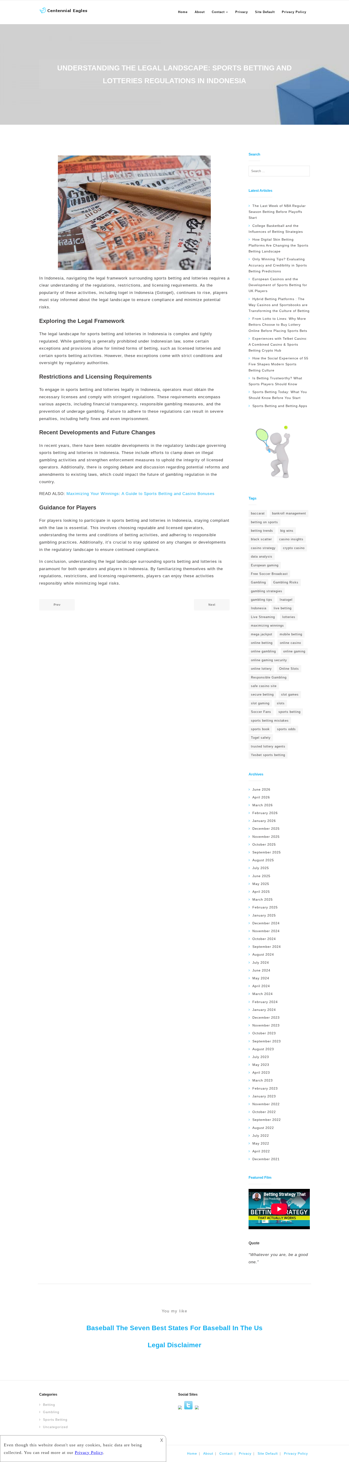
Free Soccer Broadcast (269, 574)
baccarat (258, 513)
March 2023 (262, 1080)
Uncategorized (55, 1427)
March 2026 (262, 805)
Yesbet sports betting (268, 755)
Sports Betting (55, 1419)
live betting (283, 608)
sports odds (286, 729)
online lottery (261, 668)
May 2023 (260, 1065)
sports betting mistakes (270, 720)
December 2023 (266, 1017)
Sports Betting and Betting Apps (279, 406)
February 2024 (265, 1002)
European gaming (264, 565)
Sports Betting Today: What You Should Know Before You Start (278, 395)
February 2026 (265, 813)
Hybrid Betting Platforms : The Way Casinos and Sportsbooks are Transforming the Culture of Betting (279, 305)
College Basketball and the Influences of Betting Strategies (276, 229)
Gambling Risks (285, 582)
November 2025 (266, 837)
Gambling (258, 582)
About (208, 1453)
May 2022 (260, 1143)
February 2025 (265, 907)
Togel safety (261, 737)
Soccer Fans (261, 712)
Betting (49, 1405)
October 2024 (264, 939)
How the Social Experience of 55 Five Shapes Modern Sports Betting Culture (278, 364)
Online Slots (289, 668)
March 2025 (262, 899)
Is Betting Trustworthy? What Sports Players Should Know (275, 381)
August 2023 (263, 1049)
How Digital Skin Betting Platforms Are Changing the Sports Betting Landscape (278, 245)
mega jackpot (261, 634)
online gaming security (269, 660)
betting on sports (264, 522)
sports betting (289, 712)
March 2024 (262, 994)
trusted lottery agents (268, 746)
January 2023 (264, 1096)
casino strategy (263, 548)
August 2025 (263, 860)
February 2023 (265, 1088)
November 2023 (266, 1025)
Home (192, 1453)
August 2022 (263, 1128)
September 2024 (266, 947)
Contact (226, 1453)
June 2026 (261, 789)
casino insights (291, 539)
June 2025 (261, 876)
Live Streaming (263, 617)
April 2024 (261, 986)
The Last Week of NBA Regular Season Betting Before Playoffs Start (277, 212)
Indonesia (258, 608)
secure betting (262, 694)
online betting (262, 643)
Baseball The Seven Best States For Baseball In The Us (174, 1328)
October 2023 (264, 1033)
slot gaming (260, 703)
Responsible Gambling (269, 677)
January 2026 (264, 821)
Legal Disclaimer (174, 1345)
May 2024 (260, 978)
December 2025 (266, 828)
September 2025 (266, 852)
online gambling (263, 651)
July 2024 (260, 962)
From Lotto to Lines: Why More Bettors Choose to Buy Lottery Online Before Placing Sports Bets (278, 324)
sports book (260, 729)
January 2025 (264, 915)
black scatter (261, 539)
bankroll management (289, 513)
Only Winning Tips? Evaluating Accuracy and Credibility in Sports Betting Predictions (278, 265)
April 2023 (261, 1072)
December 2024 (266, 923)
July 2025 (260, 868)
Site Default (268, 1453)
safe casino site (264, 686)
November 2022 (266, 1104)
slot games (290, 694)
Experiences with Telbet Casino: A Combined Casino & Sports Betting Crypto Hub (278, 344)
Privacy (245, 1453)
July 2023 (260, 1057)
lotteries (288, 617)
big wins (286, 530)
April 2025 (261, 892)
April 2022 (261, 1151)
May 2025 (260, 884)
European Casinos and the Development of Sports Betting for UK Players (278, 285)
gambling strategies (266, 591)
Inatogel (286, 599)
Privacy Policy (296, 1453)
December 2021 (266, 1159)
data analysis (261, 556)
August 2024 (263, 954)
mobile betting (291, 634)
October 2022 (264, 1112)
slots (281, 703)
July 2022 (260, 1135)
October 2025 (264, 844)
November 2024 (266, 931)
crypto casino (294, 548)
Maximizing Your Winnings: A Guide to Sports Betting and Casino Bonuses (140, 493)
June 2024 (261, 970)
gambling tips (261, 599)
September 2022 (266, 1120)
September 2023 (266, 1041)
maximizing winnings (267, 625)
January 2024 (264, 1010)
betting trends (262, 530)
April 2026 (261, 797)
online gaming (294, 651)
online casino (290, 643)
